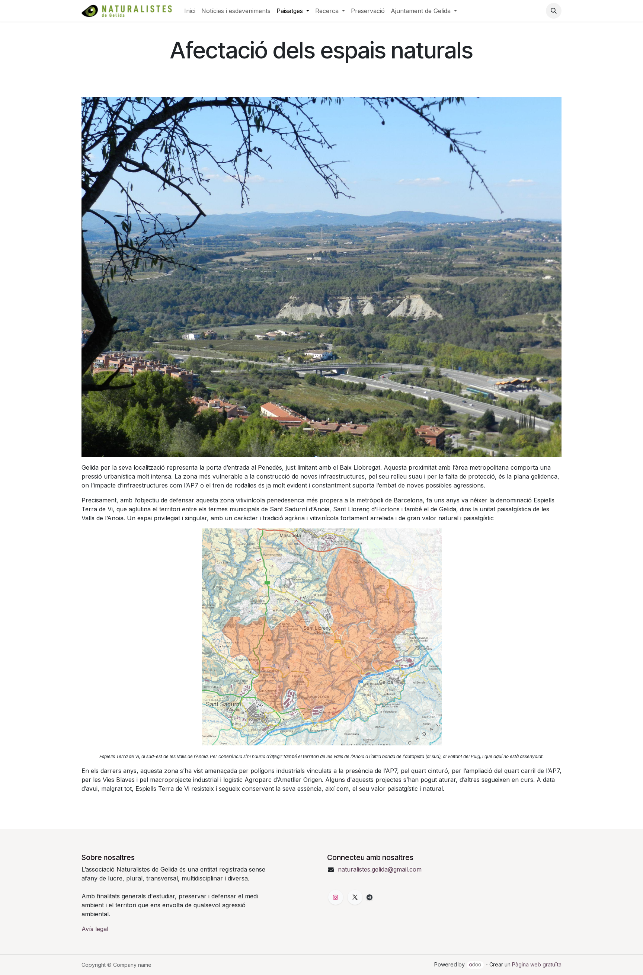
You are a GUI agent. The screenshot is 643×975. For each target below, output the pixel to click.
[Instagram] (335, 897)
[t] (369, 897)
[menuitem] (189, 10)
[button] (554, 11)
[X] (355, 897)
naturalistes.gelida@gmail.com (380, 869)
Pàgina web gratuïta (537, 964)
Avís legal (94, 929)
